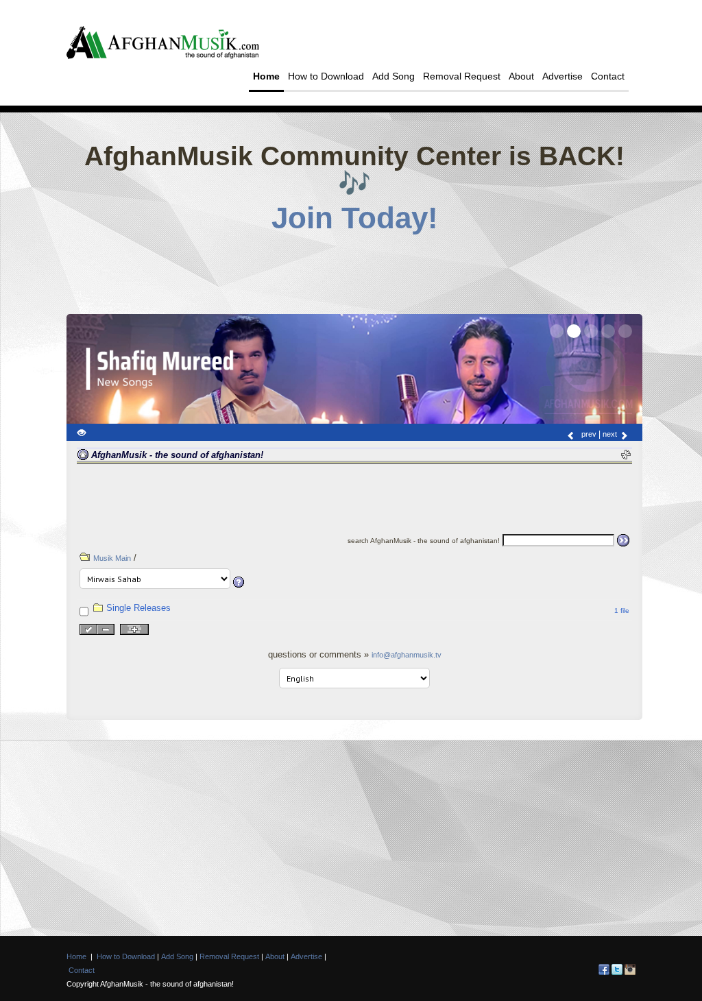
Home (266, 76)
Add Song (393, 76)
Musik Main (112, 558)
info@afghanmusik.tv (406, 655)
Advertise (562, 76)
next (611, 434)
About (521, 76)
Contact (608, 76)
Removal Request (461, 76)
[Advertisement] (354, 269)
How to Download (326, 76)
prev (587, 434)
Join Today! (354, 218)
